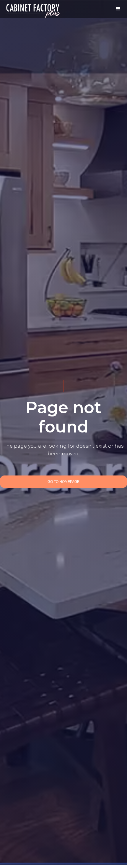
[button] (118, 9)
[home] (33, 9)
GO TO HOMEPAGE (63, 482)
